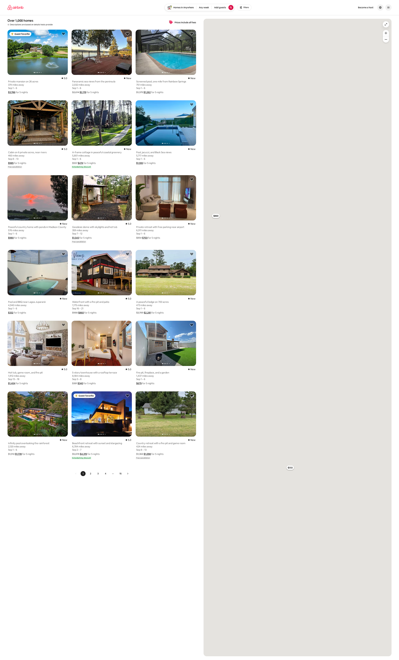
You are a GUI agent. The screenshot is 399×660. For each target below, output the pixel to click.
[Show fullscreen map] (386, 24)
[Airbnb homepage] (15, 7)
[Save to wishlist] (63, 33)
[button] (11, 92)
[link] (76, 473)
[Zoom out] (386, 39)
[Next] (128, 473)
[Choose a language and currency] (380, 7)
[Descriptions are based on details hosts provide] (8, 25)
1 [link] (83, 473)
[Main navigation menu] (388, 7)
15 (120, 473)
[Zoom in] (386, 33)
